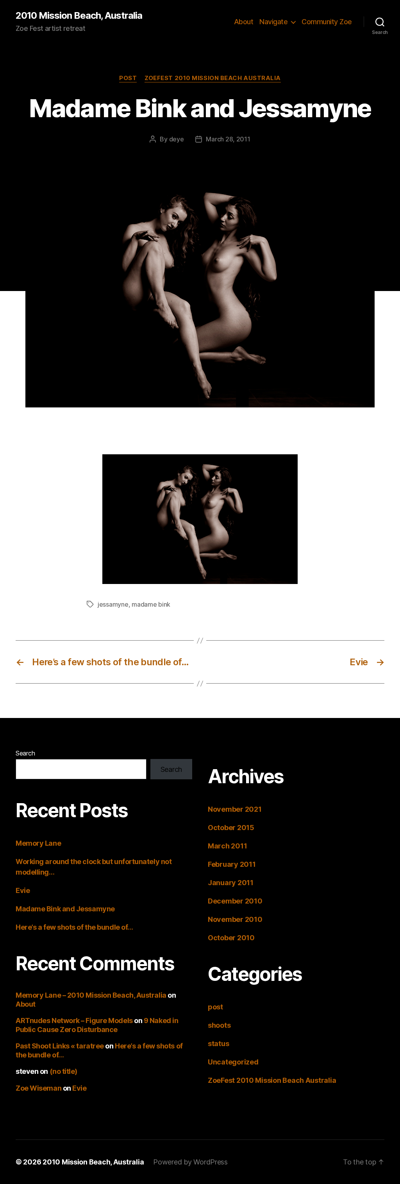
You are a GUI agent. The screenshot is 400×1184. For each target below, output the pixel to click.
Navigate (273, 22)
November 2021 (235, 809)
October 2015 (231, 827)
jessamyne (113, 604)
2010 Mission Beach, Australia (79, 15)
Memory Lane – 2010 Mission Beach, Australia (91, 995)
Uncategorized (233, 1062)
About (244, 22)
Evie (23, 890)
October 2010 (231, 938)
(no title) (64, 1071)
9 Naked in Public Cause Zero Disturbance (97, 1025)
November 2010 (235, 919)
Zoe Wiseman (38, 1088)
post (128, 78)
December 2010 (235, 901)
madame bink (151, 604)
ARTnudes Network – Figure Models (74, 1020)
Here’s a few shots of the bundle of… (74, 927)
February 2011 (232, 864)
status (218, 1043)
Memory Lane (38, 843)
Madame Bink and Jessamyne (65, 909)
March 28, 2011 (228, 139)
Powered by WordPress (190, 1162)
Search (25, 753)
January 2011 (231, 883)
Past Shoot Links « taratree (60, 1046)
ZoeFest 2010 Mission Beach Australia (213, 78)
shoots (219, 1025)
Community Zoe (327, 22)
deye (176, 139)
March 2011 (227, 846)
